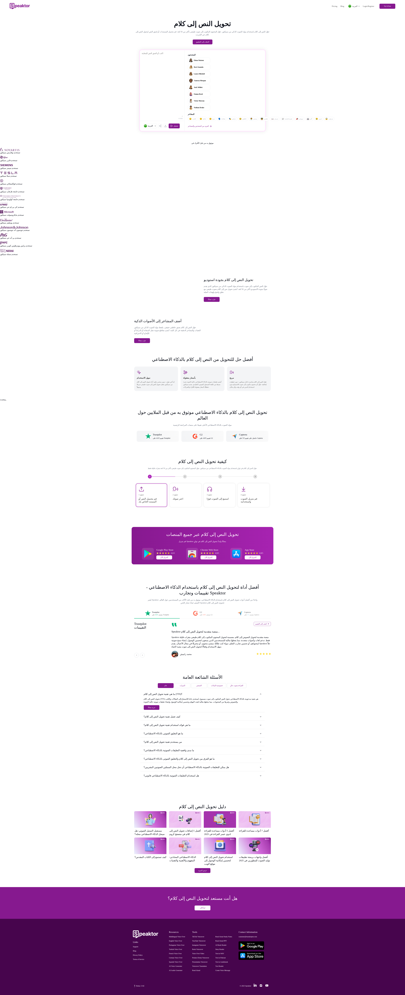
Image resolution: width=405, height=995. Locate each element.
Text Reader (219, 966)
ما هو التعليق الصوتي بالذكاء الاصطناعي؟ (163, 733)
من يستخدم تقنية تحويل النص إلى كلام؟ (163, 742)
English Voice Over (175, 941)
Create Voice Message (222, 970)
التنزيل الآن (164, 557)
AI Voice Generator (175, 966)
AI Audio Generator (175, 970)
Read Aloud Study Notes (223, 937)
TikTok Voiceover (198, 937)
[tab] (157, 614)
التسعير (199, 685)
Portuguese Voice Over (176, 945)
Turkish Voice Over (175, 949)
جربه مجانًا (151, 707)
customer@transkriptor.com (248, 937)
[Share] (160, 126)
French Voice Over (175, 953)
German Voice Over (175, 958)
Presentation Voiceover (199, 962)
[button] (150, 126)
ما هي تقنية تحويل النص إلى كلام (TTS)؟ (163, 694)
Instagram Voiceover (199, 945)
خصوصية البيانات (217, 685)
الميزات (182, 685)
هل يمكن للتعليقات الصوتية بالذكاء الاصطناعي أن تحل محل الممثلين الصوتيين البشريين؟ (186, 767)
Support (135, 947)
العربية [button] (354, 6)
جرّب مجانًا (211, 299)
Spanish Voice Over (175, 962)
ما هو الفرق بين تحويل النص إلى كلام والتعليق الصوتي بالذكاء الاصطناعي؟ (179, 758)
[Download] (165, 126)
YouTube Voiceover (198, 941)
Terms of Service (138, 959)
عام (165, 685)
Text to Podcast (220, 958)
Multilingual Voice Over (177, 937)
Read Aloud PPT (221, 941)
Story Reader (219, 949)
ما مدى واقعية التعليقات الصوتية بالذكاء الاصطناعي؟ (169, 750)
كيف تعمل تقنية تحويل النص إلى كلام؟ (162, 716)
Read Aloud (196, 970)
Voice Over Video (198, 953)
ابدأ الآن (202, 908)
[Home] (20, 6)
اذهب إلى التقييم (261, 624)
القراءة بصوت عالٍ (236, 685)
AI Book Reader (220, 945)
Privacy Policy (138, 955)
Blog (342, 6)
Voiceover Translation (199, 966)
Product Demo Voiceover (200, 958)
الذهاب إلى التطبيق (202, 42)
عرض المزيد (202, 870)
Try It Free (387, 6)
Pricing (334, 6)
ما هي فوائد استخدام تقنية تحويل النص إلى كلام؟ (167, 725)
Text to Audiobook (221, 962)
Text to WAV (219, 953)
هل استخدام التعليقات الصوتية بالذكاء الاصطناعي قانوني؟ (171, 775)
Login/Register (368, 6)
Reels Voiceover (197, 949)
